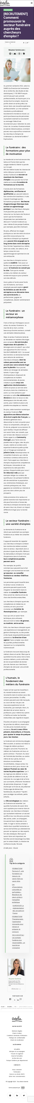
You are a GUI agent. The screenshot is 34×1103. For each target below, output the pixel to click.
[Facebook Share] (11, 1000)
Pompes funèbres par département (17, 1060)
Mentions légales (17, 1031)
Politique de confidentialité (17, 1038)
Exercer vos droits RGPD (17, 1074)
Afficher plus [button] (15, 988)
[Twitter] (24, 1095)
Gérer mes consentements (17, 1076)
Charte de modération (17, 1040)
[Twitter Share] (14, 1000)
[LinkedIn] (17, 1095)
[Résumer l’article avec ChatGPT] (10, 54)
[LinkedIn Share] (18, 1000)
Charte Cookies (17, 1033)
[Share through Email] (21, 1000)
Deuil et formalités (17, 1056)
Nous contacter (17, 1069)
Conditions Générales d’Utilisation (17, 1035)
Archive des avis (17, 1058)
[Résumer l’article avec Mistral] (15, 54)
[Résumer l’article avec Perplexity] (19, 54)
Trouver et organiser (17, 1054)
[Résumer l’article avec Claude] (24, 54)
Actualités (17, 1049)
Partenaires (17, 1072)
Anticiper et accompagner (17, 1051)
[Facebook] (10, 1095)
